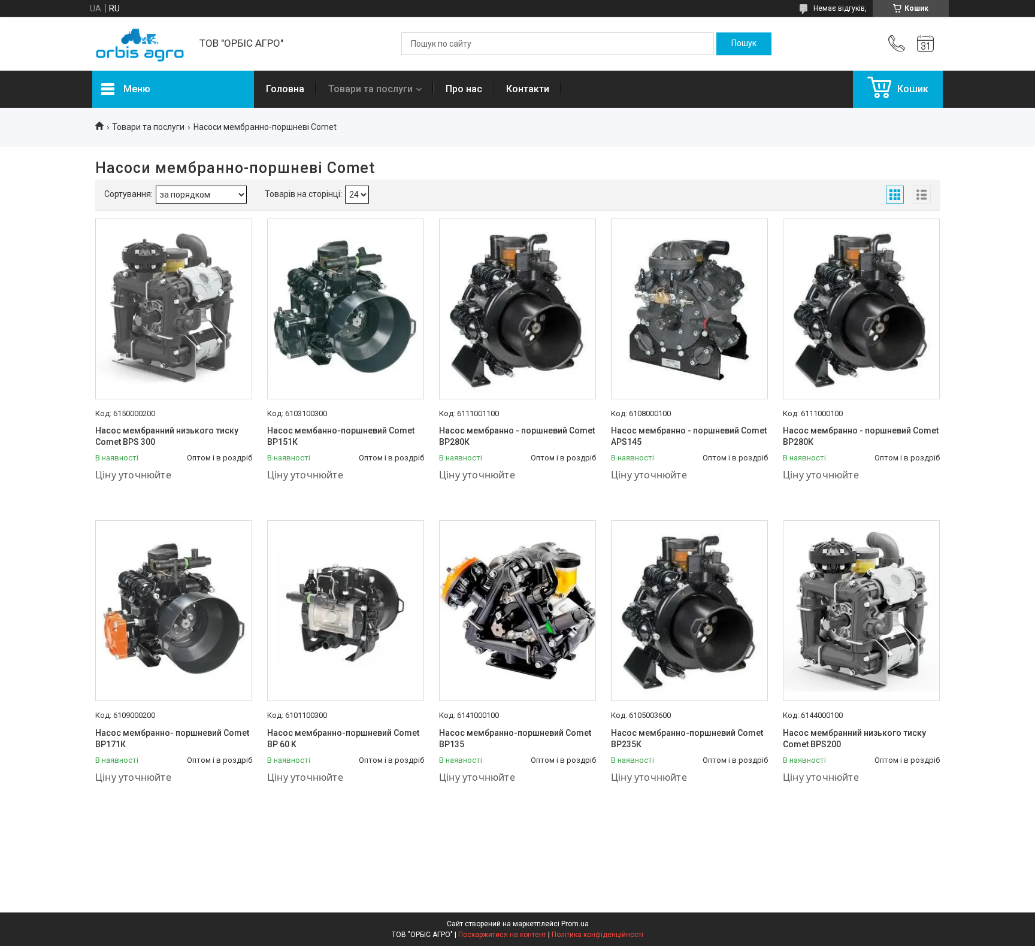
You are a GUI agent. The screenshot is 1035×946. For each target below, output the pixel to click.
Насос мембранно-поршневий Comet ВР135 (515, 739)
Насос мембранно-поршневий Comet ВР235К (687, 739)
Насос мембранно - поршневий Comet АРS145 (689, 436)
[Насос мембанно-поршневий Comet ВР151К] (345, 309)
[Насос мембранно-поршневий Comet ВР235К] (689, 610)
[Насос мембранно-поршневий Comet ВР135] (517, 610)
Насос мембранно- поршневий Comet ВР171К (172, 739)
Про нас (464, 89)
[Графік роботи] (925, 44)
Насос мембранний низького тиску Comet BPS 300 (166, 436)
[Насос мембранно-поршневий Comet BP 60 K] (345, 610)
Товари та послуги (370, 89)
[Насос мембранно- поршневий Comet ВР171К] (173, 610)
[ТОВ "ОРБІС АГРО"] (139, 44)
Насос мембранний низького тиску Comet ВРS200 (854, 739)
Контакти (527, 89)
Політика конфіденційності (597, 934)
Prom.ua (575, 924)
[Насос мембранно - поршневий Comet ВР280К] (517, 309)
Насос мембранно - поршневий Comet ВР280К (517, 436)
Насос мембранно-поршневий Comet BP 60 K (343, 739)
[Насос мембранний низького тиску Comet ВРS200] (861, 610)
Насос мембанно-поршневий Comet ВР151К (340, 436)
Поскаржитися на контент (502, 934)
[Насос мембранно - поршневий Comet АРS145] (689, 309)
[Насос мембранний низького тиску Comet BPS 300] (173, 309)
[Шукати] (743, 43)
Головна (285, 89)
